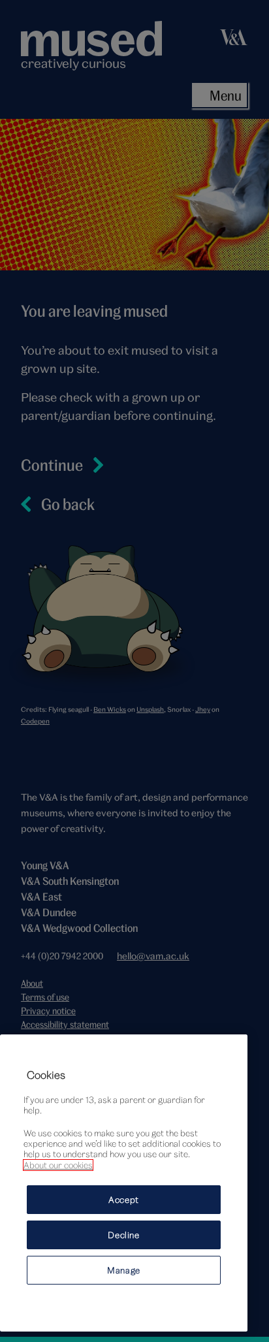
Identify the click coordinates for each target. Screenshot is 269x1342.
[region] (123, 1183)
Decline (124, 1235)
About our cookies (58, 1165)
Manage (123, 1270)
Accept (123, 1199)
